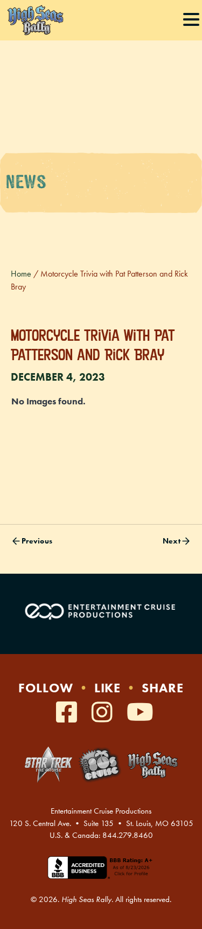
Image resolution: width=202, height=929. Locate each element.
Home (21, 273)
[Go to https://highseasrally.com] (152, 765)
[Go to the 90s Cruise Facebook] (69, 713)
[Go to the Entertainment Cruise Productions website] (101, 611)
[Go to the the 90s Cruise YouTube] (140, 713)
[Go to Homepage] (35, 20)
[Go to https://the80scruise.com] (100, 765)
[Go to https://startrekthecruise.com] (48, 764)
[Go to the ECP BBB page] (101, 874)
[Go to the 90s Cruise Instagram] (105, 713)
